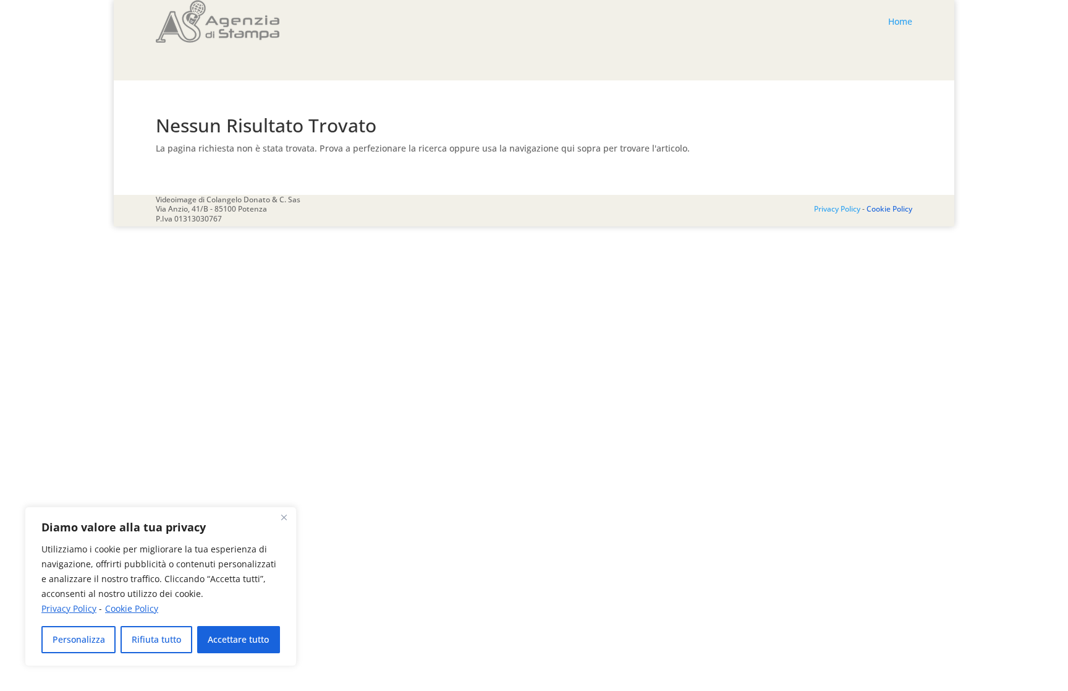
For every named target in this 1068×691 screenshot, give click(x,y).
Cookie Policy (131, 608)
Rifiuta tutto (156, 639)
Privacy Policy (68, 608)
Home (900, 21)
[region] (161, 586)
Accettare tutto (238, 639)
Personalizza (79, 639)
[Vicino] (283, 517)
